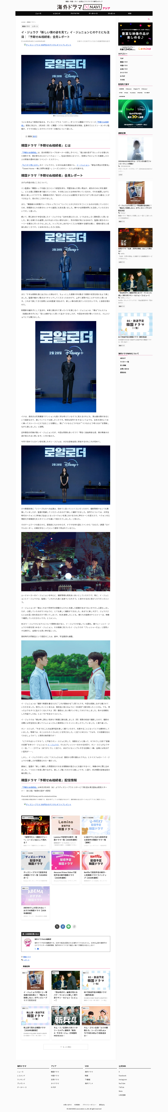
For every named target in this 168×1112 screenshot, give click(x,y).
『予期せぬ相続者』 (29, 152)
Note (121, 1091)
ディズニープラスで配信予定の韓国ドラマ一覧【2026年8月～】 (35, 875)
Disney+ (145, 89)
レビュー (128, 298)
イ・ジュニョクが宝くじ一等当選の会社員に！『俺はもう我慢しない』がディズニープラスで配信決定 (35, 996)
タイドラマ (124, 72)
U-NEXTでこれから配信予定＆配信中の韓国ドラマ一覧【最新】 (95, 840)
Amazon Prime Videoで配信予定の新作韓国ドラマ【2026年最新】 (65, 875)
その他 (122, 80)
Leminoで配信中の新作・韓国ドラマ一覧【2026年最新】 (66, 838)
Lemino (133, 93)
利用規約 (77, 1105)
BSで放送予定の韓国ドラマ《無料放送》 (133, 337)
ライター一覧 (124, 362)
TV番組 (87, 1079)
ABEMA (122, 89)
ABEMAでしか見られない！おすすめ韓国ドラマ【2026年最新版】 (35, 910)
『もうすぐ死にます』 (30, 165)
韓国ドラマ (27, 957)
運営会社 (123, 372)
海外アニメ (89, 1083)
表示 (34, 136)
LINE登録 (122, 1095)
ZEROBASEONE (125, 166)
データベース (93, 13)
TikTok (121, 1087)
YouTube (122, 1083)
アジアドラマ (75, 13)
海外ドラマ (89, 1072)
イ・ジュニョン (83, 165)
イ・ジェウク (53, 744)
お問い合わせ (124, 369)
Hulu (126, 93)
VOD (129, 13)
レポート (35, 26)
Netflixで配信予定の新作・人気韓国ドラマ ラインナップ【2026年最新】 (95, 875)
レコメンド (56, 13)
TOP (121, 58)
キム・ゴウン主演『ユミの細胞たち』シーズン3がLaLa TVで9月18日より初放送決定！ (96, 1031)
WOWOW (122, 96)
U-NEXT (147, 93)
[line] (68, 926)
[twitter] (57, 926)
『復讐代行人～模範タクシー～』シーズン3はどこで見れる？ (35, 840)
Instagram (123, 1079)
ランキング (21, 1079)
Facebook (122, 1075)
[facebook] (63, 926)
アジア (53, 1066)
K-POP (122, 76)
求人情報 (123, 365)
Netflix (140, 93)
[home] (38, 949)
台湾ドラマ (124, 69)
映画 (86, 1075)
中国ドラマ (124, 65)
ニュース (38, 13)
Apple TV (137, 89)
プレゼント (111, 13)
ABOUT (123, 358)
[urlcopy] (74, 926)
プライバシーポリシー (89, 1105)
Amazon (129, 89)
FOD (121, 93)
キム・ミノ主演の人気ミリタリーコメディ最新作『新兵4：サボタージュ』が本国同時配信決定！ (66, 1031)
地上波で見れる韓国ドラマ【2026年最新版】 (34, 1029)
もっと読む (67, 1047)
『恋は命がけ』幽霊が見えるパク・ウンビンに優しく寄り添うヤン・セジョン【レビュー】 (66, 996)
